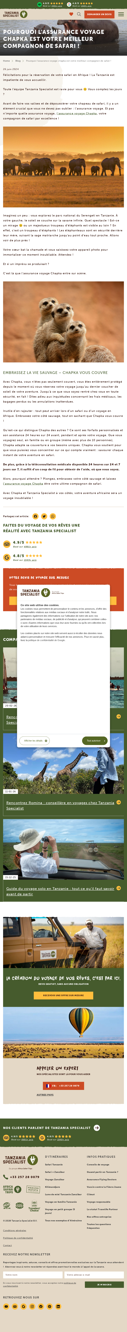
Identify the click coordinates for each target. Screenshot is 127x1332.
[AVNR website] (19, 1205)
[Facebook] (41, 1306)
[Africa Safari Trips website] (12, 1189)
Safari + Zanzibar (55, 1172)
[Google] (23, 1306)
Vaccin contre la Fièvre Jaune (104, 1187)
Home (6, 61)
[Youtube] (6, 1306)
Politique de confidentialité (18, 1238)
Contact (7, 1245)
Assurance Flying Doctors (102, 1179)
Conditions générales (14, 1230)
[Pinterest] (49, 1306)
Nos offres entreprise (99, 1217)
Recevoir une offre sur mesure (63, 995)
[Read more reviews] (65, 4)
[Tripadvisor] (15, 1306)
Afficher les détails (33, 740)
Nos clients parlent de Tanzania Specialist (47, 1128)
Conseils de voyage (98, 1164)
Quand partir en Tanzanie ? (102, 1172)
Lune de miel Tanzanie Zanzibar (63, 1194)
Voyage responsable (98, 1202)
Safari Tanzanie (54, 1164)
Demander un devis (99, 14)
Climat (91, 1194)
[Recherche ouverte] (79, 14)
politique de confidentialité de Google (46, 640)
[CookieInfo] (42, 592)
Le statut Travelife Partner (102, 1209)
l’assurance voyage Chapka (77, 113)
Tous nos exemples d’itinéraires (63, 1220)
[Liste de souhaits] (71, 14)
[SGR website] (7, 1205)
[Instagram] (32, 1306)
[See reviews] (63, 551)
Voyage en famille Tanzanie (61, 1202)
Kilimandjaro (52, 1187)
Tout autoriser (94, 740)
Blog (18, 61)
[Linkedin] (58, 1306)
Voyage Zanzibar (55, 1179)
